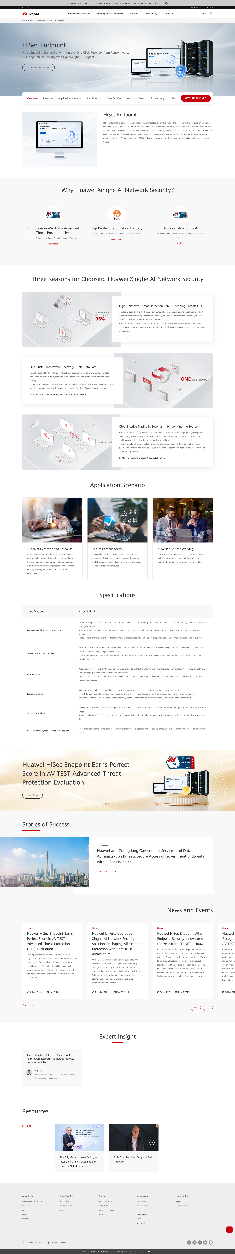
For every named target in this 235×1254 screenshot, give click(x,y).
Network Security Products (40, 20)
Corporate (178, 1202)
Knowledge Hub (143, 1214)
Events (24, 1210)
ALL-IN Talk (141, 1223)
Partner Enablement (106, 1210)
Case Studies (141, 1202)
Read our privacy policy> (148, 3)
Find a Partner (103, 1206)
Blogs (139, 1219)
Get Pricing (64, 1202)
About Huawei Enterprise (32, 1202)
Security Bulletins (181, 1206)
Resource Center (143, 1206)
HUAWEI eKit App (35, 1242)
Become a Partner (105, 1202)
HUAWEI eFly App (59, 1242)
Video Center (142, 1210)
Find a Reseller (66, 1206)
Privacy (136, 1251)
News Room (27, 1206)
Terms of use (145, 1251)
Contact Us (26, 1214)
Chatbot (63, 1210)
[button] (106, 804)
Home (24, 20)
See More (25, 1219)
